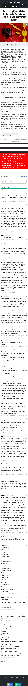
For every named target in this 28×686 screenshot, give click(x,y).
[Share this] (11, 684)
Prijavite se (24, 176)
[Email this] (8, 684)
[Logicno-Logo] (15, 2)
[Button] (5, 6)
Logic (8, 44)
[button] (2, 2)
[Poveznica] (26, 2)
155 (19, 44)
